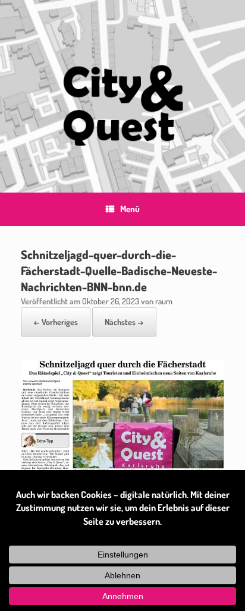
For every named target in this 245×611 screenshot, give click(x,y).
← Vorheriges (55, 322)
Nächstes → (124, 322)
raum (163, 301)
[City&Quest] (122, 87)
